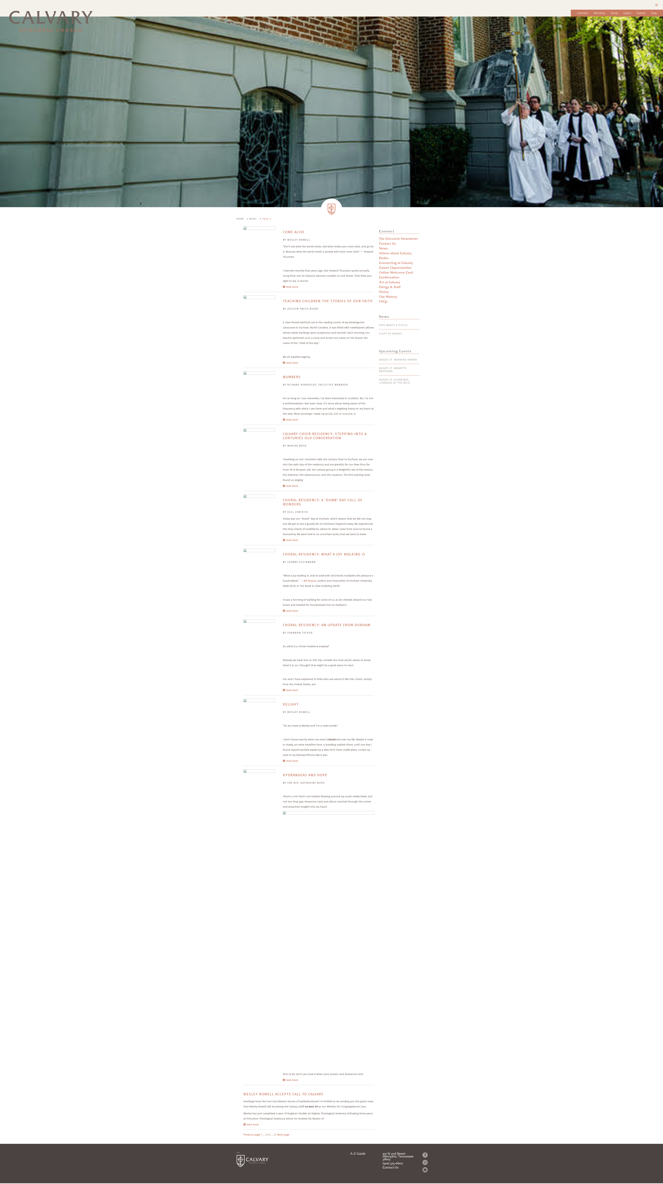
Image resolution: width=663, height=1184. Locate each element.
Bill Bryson (310, 580)
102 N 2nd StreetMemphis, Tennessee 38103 (398, 1156)
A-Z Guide (358, 1153)
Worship (599, 13)
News (383, 248)
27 (275, 1134)
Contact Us (387, 243)
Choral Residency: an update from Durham (327, 625)
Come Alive (294, 232)
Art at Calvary (389, 282)
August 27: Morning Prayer (398, 359)
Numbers (292, 377)
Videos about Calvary (395, 253)
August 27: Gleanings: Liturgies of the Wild (394, 381)
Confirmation (389, 277)
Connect (582, 13)
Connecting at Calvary (396, 263)
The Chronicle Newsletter (398, 238)
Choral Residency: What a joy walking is (324, 554)
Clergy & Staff (390, 287)
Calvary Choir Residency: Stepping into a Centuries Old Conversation (325, 436)
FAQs (383, 301)
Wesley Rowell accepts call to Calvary (283, 1094)
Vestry (384, 291)
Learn (627, 13)
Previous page (251, 1134)
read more (291, 286)
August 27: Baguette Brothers (393, 370)
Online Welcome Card (396, 272)
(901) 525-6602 (393, 1163)
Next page (283, 1134)
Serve (614, 13)
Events (641, 13)
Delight (291, 704)
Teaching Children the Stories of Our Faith (328, 301)
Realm (384, 258)
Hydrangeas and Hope (306, 775)
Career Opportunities (395, 267)
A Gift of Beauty (390, 333)
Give (654, 13)
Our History (388, 296)
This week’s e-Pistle (393, 325)
